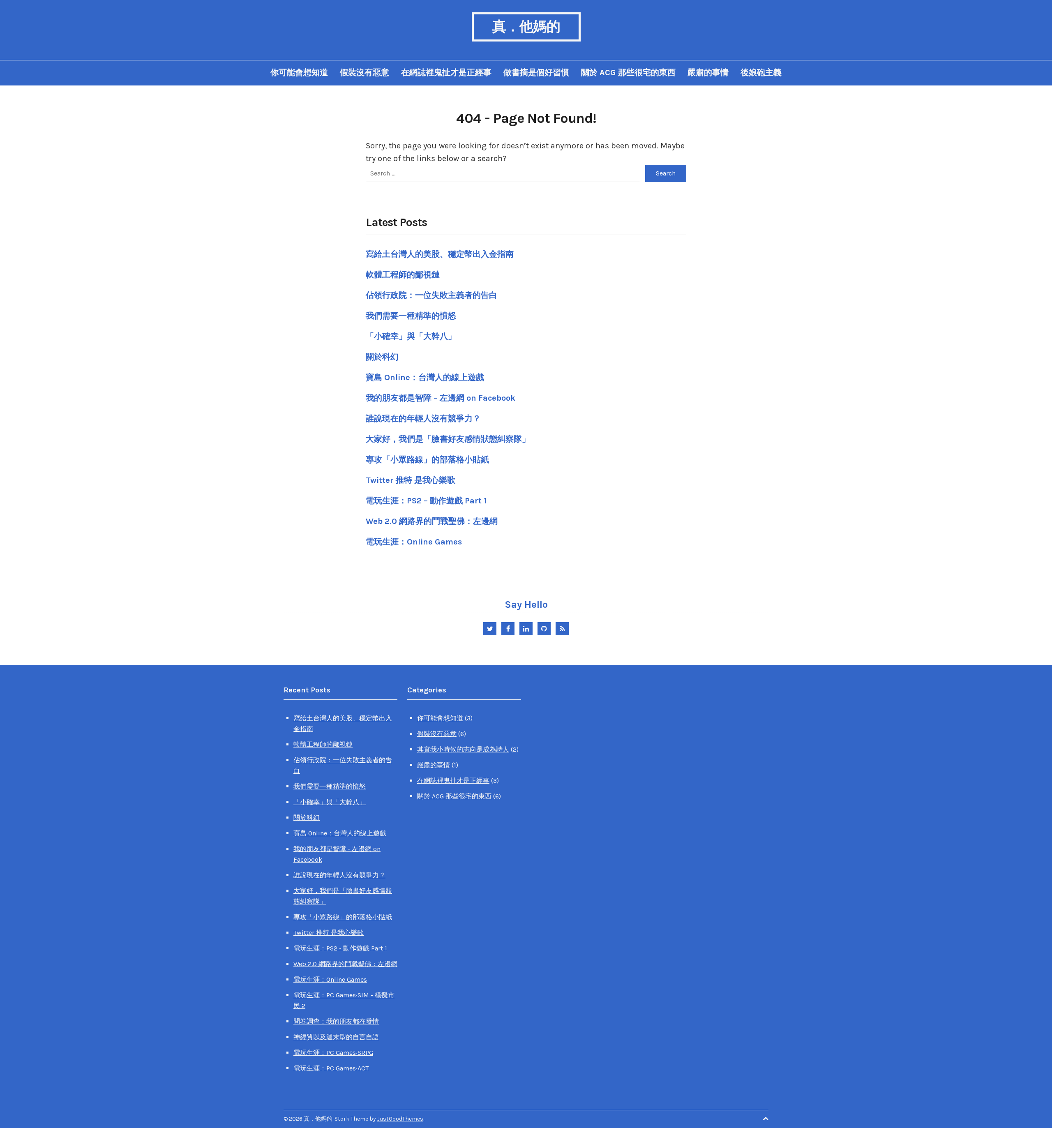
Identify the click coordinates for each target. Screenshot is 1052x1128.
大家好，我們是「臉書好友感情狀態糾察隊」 (448, 439)
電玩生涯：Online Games (414, 542)
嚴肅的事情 (708, 72)
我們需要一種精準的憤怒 (411, 316)
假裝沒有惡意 (364, 72)
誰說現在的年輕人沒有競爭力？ (423, 418)
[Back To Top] (765, 1118)
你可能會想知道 (299, 72)
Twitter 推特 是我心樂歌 (410, 480)
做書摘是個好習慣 (536, 72)
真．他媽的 (526, 26)
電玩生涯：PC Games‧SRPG (333, 1052)
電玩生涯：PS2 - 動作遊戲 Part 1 (340, 948)
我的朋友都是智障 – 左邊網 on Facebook (440, 398)
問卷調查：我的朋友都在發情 (336, 1021)
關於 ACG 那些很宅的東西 (628, 72)
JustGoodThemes (400, 1118)
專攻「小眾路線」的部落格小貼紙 (427, 459)
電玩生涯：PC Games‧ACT (331, 1068)
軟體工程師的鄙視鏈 (403, 274)
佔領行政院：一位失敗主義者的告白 (431, 295)
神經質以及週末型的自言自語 (336, 1037)
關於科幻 (382, 357)
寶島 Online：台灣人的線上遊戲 (425, 377)
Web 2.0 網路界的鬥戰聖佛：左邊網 (432, 521)
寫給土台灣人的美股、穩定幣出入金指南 (440, 254)
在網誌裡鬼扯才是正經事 (446, 72)
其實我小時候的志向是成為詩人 (463, 749)
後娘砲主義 (761, 72)
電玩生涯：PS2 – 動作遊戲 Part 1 (426, 500)
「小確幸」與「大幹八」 (411, 336)
